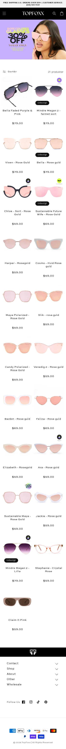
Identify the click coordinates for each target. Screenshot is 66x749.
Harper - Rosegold (17, 263)
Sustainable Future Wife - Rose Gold (48, 213)
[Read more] (33, 652)
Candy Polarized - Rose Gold (17, 369)
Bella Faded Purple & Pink (17, 112)
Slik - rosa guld (48, 315)
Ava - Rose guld (48, 467)
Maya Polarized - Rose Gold (17, 317)
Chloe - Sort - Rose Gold (17, 213)
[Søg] (54, 13)
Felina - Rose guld (48, 419)
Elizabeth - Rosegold (17, 467)
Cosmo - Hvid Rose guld (49, 265)
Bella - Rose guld (49, 162)
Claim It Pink (17, 620)
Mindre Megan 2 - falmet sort (49, 112)
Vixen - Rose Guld (17, 162)
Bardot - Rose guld (17, 419)
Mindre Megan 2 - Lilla (17, 570)
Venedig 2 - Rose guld (48, 367)
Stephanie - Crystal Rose (48, 570)
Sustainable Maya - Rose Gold (17, 518)
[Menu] (4, 13)
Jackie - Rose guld (48, 516)
